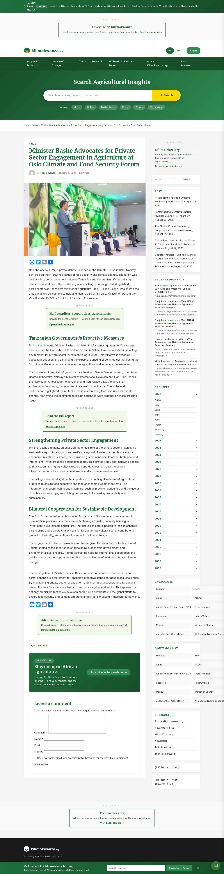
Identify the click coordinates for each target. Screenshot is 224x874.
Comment (41, 732)
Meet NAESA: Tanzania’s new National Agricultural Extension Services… (175, 304)
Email (38, 745)
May (157, 415)
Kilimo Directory (164, 734)
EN (170, 50)
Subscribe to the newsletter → (109, 672)
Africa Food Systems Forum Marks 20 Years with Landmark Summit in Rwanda (50, 6)
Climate (139, 107)
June (157, 409)
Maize (77, 107)
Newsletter (161, 740)
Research (97, 61)
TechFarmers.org (165, 753)
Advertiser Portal (164, 727)
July (157, 405)
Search (186, 179)
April (157, 419)
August (158, 400)
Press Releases (185, 63)
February (159, 429)
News (35, 125)
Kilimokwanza (47, 173)
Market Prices (108, 107)
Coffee (90, 107)
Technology (156, 107)
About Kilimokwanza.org (157, 63)
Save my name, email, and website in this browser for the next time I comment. (83, 757)
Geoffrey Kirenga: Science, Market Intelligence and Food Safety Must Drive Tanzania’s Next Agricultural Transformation (151, 6)
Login (193, 50)
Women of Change (58, 63)
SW (178, 50)
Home (26, 125)
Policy (125, 107)
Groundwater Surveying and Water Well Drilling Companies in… (175, 288)
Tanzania (42, 645)
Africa (82, 61)
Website (38, 751)
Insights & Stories (32, 63)
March (158, 424)
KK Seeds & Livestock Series (121, 63)
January (159, 434)
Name (38, 738)
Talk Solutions (163, 747)
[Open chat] (215, 865)
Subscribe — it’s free (179, 868)
